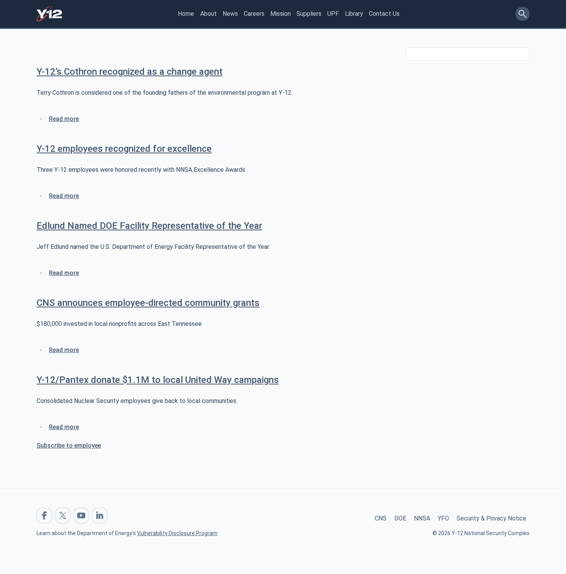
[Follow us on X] (62, 515)
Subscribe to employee (69, 445)
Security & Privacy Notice (491, 518)
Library (354, 13)
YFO (443, 518)
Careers (254, 13)
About (208, 13)
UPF (333, 13)
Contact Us (384, 13)
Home (186, 13)
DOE (400, 518)
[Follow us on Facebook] (44, 515)
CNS (381, 518)
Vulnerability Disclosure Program (177, 533)
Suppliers (309, 13)
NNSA (422, 518)
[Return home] (49, 14)
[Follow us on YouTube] (81, 515)
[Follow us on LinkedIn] (99, 515)
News (230, 13)
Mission (280, 13)
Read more (64, 119)
